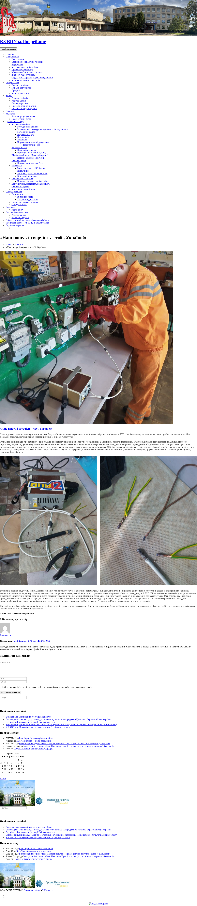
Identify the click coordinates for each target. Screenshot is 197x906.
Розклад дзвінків (20, 98)
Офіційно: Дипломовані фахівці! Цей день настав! (30, 722)
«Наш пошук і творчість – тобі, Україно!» (26, 428)
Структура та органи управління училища (32, 77)
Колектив (10, 113)
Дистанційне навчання (17, 212)
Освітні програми (20, 186)
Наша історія (18, 59)
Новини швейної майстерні (30, 158)
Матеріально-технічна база (25, 67)
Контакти (10, 207)
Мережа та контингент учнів (26, 80)
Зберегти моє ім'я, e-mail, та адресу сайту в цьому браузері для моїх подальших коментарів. (48, 687)
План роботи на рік (26, 150)
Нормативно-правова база (30, 163)
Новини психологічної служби (32, 181)
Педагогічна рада (25, 134)
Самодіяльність (19, 204)
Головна (10, 54)
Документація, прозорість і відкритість (31, 184)
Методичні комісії (26, 132)
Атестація (22, 139)
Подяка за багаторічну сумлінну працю (33, 748)
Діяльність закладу (15, 121)
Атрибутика (17, 64)
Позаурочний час (31, 145)
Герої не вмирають (15, 225)
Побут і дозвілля (14, 191)
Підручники (23, 171)
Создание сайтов (32, 890)
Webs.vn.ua (47, 890)
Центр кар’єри (19, 160)
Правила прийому (20, 85)
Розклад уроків (19, 100)
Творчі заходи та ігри (27, 199)
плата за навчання (20, 93)
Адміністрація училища (23, 116)
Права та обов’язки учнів (24, 106)
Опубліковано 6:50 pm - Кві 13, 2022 (31, 641)
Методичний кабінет (27, 126)
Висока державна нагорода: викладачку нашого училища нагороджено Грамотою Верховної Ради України (58, 719)
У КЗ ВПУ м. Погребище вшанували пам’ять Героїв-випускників (38, 727)
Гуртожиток (17, 194)
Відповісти (5, 635)
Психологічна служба (22, 178)
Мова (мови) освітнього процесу (28, 72)
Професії (16, 90)
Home (8, 244)
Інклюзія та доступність (23, 75)
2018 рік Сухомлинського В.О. (32, 173)
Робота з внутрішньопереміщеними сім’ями (27, 220)
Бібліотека (17, 165)
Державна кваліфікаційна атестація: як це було (28, 717)
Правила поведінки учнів (24, 108)
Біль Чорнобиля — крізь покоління (36, 738)
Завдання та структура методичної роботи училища (42, 129)
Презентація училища (22, 69)
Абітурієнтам (12, 82)
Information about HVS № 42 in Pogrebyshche (27, 222)
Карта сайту (17, 210)
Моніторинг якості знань (24, 189)
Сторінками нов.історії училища (27, 62)
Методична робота (21, 124)
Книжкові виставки (27, 176)
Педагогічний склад (21, 119)
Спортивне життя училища (25, 202)
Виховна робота (19, 147)
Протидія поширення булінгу (31, 152)
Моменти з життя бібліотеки (31, 168)
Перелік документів (21, 88)
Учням (9, 95)
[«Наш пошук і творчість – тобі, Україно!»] (86, 423)
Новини (10, 111)
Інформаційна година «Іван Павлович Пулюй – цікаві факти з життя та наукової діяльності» (64, 743)
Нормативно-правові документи (33, 142)
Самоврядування (20, 103)
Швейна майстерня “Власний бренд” (30, 155)
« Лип (3, 778)
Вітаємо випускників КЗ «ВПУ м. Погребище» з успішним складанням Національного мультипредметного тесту (61, 724)
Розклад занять (19, 215)
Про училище (12, 56)
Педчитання (23, 137)
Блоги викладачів (20, 217)
